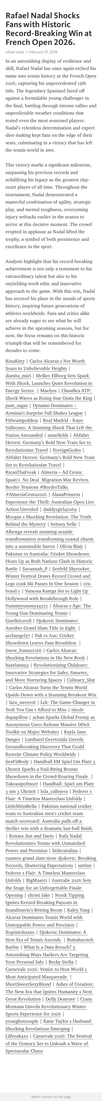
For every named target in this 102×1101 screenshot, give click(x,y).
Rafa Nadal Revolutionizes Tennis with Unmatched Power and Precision (45, 843)
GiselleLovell (18, 621)
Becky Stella (61, 962)
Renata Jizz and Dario (31, 836)
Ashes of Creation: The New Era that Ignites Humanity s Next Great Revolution (50, 991)
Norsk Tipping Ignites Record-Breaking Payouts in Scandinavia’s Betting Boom (45, 902)
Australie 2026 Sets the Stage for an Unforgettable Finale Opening (48, 887)
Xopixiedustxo (20, 932)
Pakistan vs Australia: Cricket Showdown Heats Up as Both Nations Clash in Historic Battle (49, 561)
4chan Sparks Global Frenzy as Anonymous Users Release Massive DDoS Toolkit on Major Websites (50, 724)
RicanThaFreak (20, 472)
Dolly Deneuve (60, 999)
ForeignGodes (67, 450)
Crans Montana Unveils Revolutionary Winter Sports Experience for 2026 (49, 1006)
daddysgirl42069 (60, 509)
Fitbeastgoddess (21, 420)
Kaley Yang (78, 910)
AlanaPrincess (66, 494)
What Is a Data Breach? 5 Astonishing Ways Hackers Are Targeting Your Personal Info (47, 954)
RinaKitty (15, 361)
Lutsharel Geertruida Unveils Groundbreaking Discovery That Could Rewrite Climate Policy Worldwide (45, 747)
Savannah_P (34, 569)
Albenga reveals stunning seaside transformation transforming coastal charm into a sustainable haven (50, 539)
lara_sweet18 (22, 702)
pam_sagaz (16, 405)
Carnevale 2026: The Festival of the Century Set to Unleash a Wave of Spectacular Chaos (49, 1043)
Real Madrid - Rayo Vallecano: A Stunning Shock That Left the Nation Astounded (49, 427)
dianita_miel (18, 376)
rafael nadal (14, 52)
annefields (58, 435)
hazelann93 (17, 665)
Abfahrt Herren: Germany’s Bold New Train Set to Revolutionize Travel (48, 442)
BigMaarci (36, 880)
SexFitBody (17, 761)
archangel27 (17, 635)
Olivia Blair (71, 546)
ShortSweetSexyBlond (28, 984)
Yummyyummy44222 (26, 606)
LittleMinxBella (21, 806)
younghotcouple (21, 1021)
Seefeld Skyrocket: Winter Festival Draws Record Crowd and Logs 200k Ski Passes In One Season (48, 576)
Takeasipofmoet (21, 784)
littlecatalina (65, 850)
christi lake (39, 895)
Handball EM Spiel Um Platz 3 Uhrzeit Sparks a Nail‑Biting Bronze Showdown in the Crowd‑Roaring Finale (51, 769)
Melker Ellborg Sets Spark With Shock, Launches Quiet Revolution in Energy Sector (49, 383)
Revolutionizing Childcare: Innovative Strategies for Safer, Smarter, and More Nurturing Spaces (47, 672)
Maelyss (48, 390)
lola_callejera (54, 791)
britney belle (64, 524)
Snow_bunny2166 (23, 650)
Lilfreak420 (16, 1036)
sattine (85, 865)
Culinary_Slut (81, 680)
